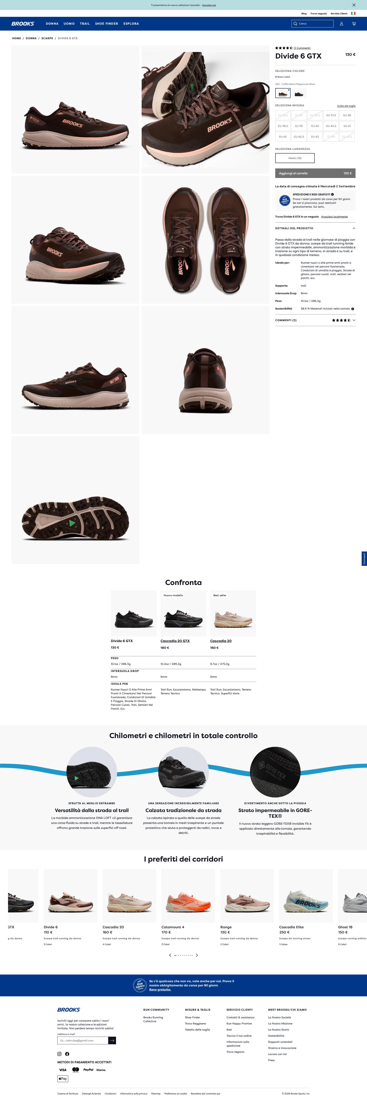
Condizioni (110, 1093)
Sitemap (156, 1093)
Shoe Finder (192, 1017)
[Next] (197, 955)
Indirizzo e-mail (66, 1034)
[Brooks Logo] (88, 1010)
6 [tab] (184, 955)
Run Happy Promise (239, 1023)
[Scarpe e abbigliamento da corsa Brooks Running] (22, 24)
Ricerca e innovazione (282, 1047)
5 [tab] (182, 955)
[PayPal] (88, 1069)
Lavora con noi (277, 1054)
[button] (75, 110)
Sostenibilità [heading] (283, 308)
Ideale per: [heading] (282, 262)
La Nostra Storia (278, 1029)
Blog (304, 13)
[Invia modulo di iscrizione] (112, 1040)
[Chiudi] (354, 4)
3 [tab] (178, 955)
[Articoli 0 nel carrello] (354, 23)
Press (271, 1060)
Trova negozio (318, 13)
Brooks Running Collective (153, 1019)
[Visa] (62, 1069)
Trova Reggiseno (195, 1023)
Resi (229, 1029)
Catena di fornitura (67, 1093)
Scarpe (47, 38)
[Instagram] (59, 1054)
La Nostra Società (279, 1017)
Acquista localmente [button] (334, 216)
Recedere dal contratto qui (205, 1093)
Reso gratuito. (160, 989)
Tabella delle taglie (197, 1029)
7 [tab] (186, 955)
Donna (31, 38)
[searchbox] (314, 24)
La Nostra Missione (280, 1023)
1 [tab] (174, 955)
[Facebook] (67, 1054)
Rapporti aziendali (280, 1041)
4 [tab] (180, 955)
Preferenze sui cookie (175, 1093)
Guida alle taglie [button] (346, 106)
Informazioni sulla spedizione (238, 1043)
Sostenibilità (276, 1035)
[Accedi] (341, 23)
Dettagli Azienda (91, 1093)
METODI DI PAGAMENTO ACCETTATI (84, 1062)
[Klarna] (101, 1069)
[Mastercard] (75, 1069)
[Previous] (170, 955)
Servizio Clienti (339, 13)
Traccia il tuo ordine (239, 1035)
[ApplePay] (62, 1078)
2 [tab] (176, 955)
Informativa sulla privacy (133, 1093)
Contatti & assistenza (240, 1017)
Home (16, 38)
